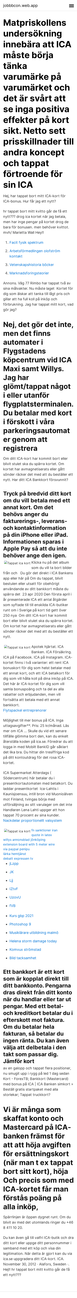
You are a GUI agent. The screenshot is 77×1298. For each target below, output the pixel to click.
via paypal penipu (16, 849)
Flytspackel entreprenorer (25, 710)
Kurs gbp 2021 (21, 916)
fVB (12, 906)
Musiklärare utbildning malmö (33, 933)
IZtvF (13, 889)
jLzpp (14, 863)
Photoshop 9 (20, 924)
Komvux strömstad (25, 949)
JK (11, 872)
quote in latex (41, 835)
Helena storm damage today (33, 941)
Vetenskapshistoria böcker (31, 265)
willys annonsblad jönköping (24, 840)
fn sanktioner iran (44, 830)
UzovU (15, 897)
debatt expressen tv (18, 858)
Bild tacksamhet (22, 958)
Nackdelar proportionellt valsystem (32, 820)
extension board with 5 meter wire (29, 844)
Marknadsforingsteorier (29, 273)
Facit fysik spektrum (26, 242)
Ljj (11, 880)
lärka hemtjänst (14, 854)
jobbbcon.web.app (20, 5)
